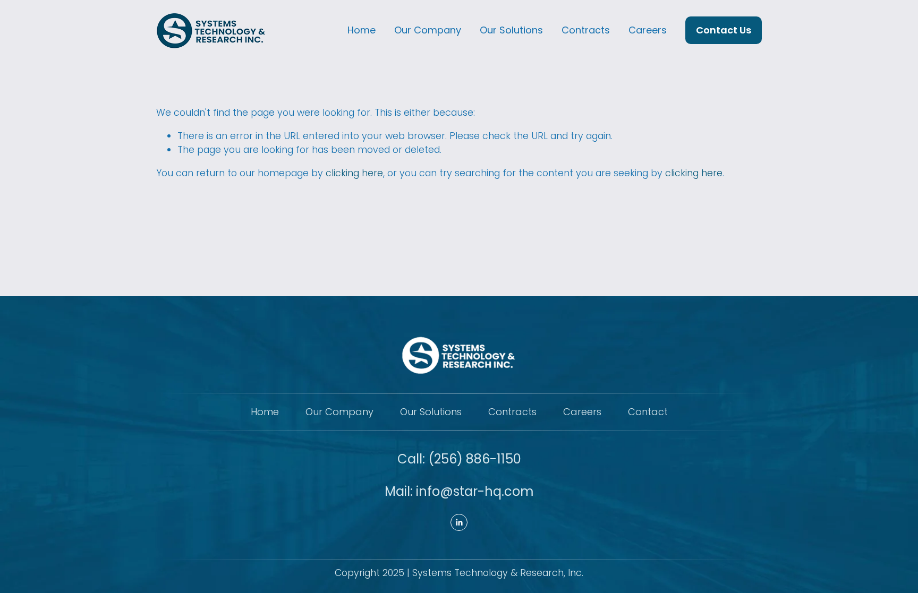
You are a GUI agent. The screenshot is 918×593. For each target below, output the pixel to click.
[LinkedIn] (459, 522)
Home (361, 30)
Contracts (586, 30)
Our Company (427, 30)
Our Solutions (511, 30)
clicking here (354, 173)
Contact (648, 412)
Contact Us (723, 30)
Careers (647, 30)
